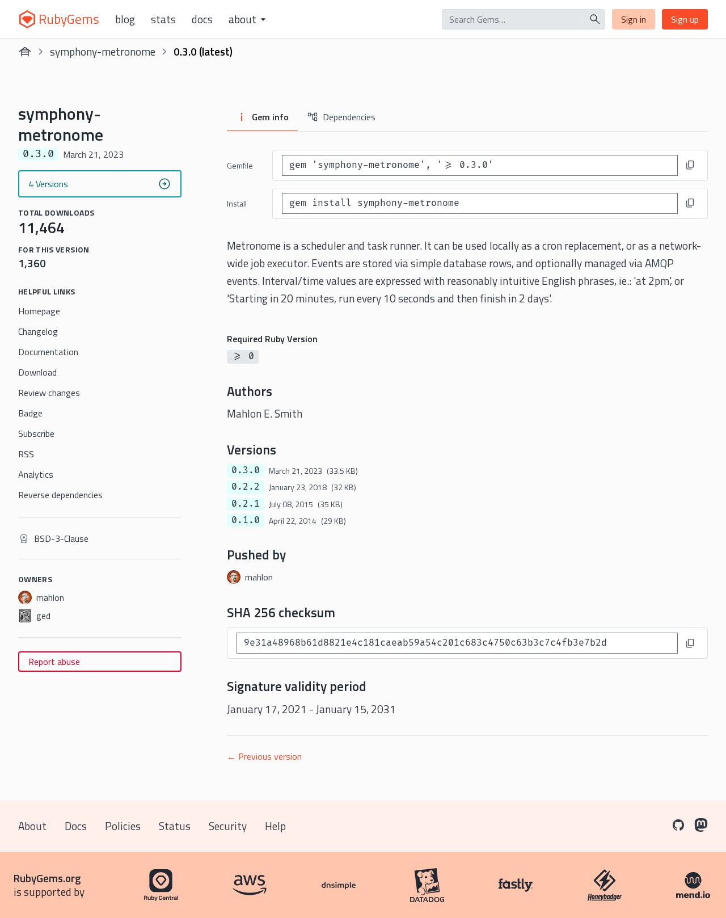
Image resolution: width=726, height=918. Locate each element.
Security (228, 826)
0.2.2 (245, 486)
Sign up (685, 19)
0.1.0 (245, 520)
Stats (163, 19)
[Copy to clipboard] (690, 165)
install (237, 203)
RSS (26, 454)
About (32, 826)
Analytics (35, 474)
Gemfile (240, 165)
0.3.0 (245, 470)
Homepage (39, 311)
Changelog (38, 331)
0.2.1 (245, 503)
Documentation (48, 352)
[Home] (25, 52)
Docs (202, 19)
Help (275, 826)
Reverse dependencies (60, 495)
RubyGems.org (47, 878)
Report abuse (54, 661)
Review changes (49, 392)
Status (175, 826)
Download (37, 372)
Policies (123, 826)
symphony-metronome (102, 51)
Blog (125, 19)
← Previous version (264, 756)
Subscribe (36, 433)
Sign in (633, 19)
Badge (30, 413)
